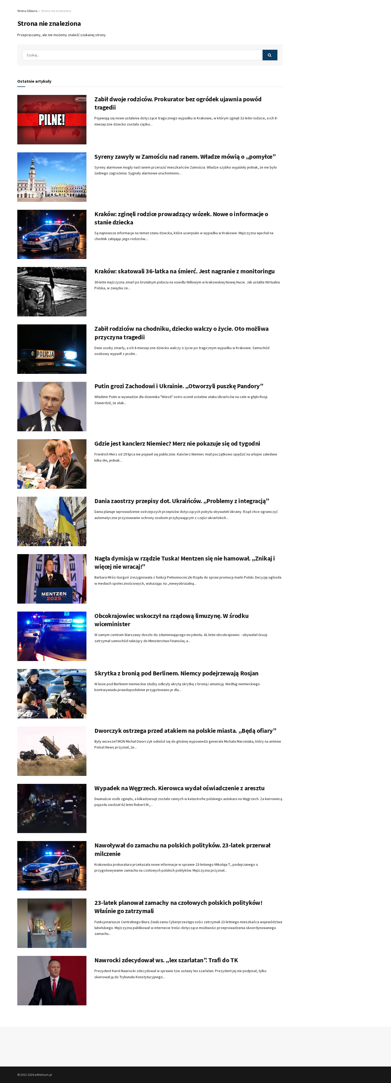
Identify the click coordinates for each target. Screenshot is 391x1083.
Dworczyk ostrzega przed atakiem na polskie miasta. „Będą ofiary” (185, 730)
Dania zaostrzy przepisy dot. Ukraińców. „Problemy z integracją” (181, 501)
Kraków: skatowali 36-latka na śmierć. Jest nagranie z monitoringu (184, 271)
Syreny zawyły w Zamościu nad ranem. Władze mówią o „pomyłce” (185, 156)
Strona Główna (27, 11)
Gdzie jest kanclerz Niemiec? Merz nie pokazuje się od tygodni (177, 443)
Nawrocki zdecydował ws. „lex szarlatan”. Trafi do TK (166, 960)
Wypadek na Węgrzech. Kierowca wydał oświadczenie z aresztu (179, 788)
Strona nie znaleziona (56, 11)
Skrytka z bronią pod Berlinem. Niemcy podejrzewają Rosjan (176, 673)
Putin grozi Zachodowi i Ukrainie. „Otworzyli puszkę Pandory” (178, 386)
